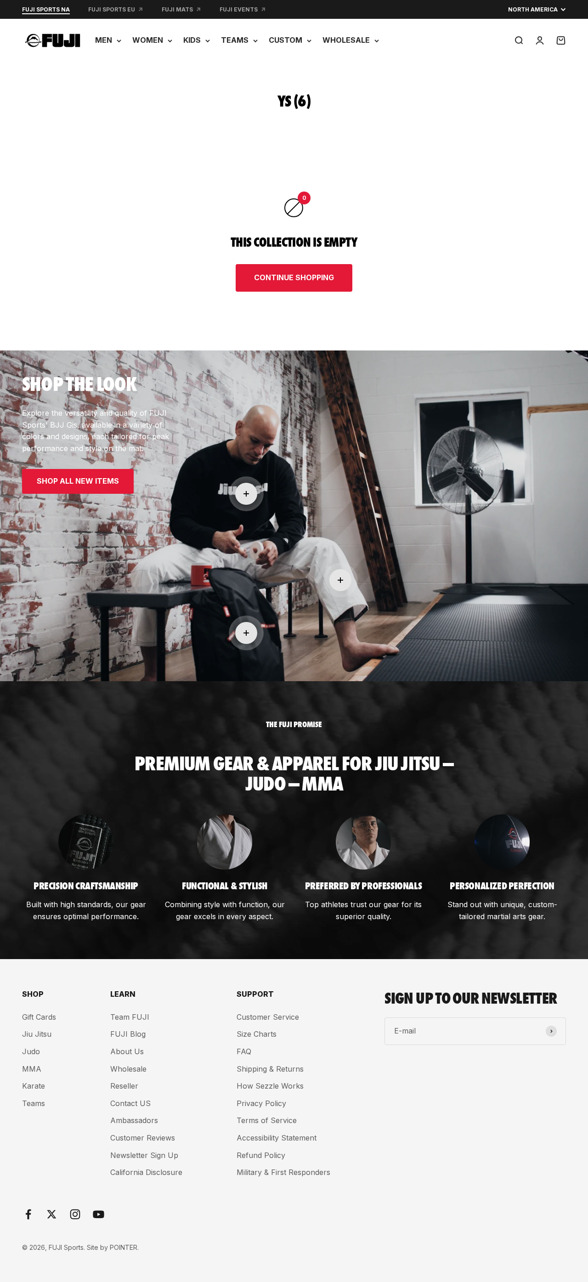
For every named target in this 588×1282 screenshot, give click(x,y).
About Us (127, 1051)
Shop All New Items (78, 481)
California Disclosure (146, 1172)
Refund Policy (261, 1155)
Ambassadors (134, 1120)
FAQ (244, 1051)
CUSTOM (285, 40)
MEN (103, 40)
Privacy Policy (261, 1103)
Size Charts (257, 1034)
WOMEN (147, 40)
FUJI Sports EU (111, 9)
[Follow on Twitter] (51, 1214)
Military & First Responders (283, 1172)
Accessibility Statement (277, 1137)
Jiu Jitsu (36, 1034)
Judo (31, 1051)
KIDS (192, 40)
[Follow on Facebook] (28, 1214)
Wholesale (128, 1068)
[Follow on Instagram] (75, 1214)
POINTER (123, 1247)
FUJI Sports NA (46, 9)
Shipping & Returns (270, 1068)
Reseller (124, 1085)
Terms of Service (267, 1120)
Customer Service (268, 1017)
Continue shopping (294, 277)
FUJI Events (239, 9)
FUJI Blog (128, 1034)
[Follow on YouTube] (98, 1214)
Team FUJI (129, 1017)
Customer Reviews (142, 1137)
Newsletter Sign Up (144, 1155)
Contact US (130, 1103)
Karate (33, 1085)
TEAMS (235, 40)
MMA (31, 1068)
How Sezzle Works (270, 1085)
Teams (33, 1103)
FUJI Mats (177, 9)
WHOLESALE (346, 40)
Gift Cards (39, 1017)
